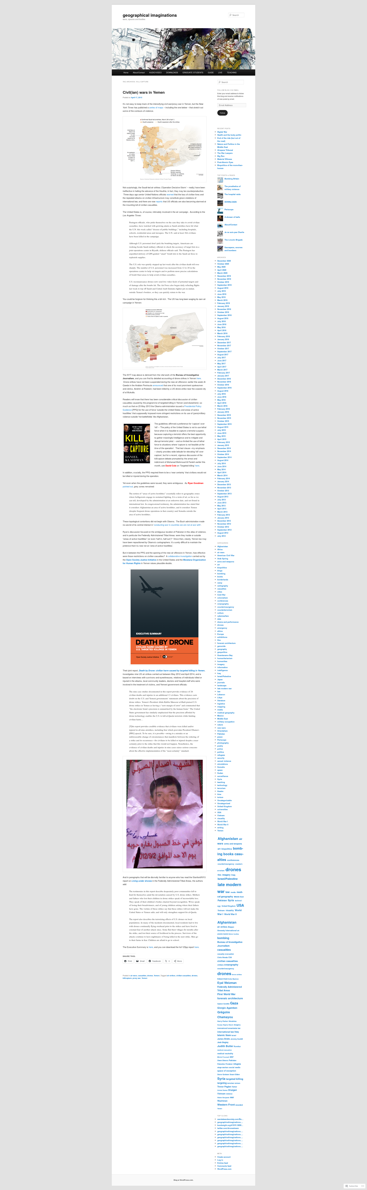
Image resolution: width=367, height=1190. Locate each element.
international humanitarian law (228, 1028)
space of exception (226, 1070)
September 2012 (224, 529)
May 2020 (221, 266)
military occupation (226, 721)
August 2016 (222, 390)
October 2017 (223, 348)
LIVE (220, 72)
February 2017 (223, 372)
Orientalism (222, 730)
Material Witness (224, 159)
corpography (223, 603)
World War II (222, 824)
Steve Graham (223, 1074)
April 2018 (221, 330)
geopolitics (222, 652)
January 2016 (223, 411)
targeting (222, 1083)
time (219, 794)
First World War (226, 994)
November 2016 (224, 381)
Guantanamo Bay (225, 655)
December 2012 (224, 520)
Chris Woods (222, 957)
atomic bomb (222, 934)
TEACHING (232, 72)
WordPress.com (224, 1169)
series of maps (156, 107)
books (220, 576)
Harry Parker (222, 1021)
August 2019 (222, 288)
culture (220, 613)
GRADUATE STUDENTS (192, 72)
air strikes (171, 975)
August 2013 (222, 496)
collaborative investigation (180, 556)
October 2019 (223, 282)
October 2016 (223, 384)
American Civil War (225, 555)
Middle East (222, 718)
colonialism (222, 597)
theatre (220, 791)
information (222, 667)
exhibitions (222, 637)
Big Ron (221, 156)
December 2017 (224, 342)
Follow (222, 113)
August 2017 (222, 354)
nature (220, 724)
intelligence (222, 670)
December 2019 (224, 276)
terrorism (221, 788)
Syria (219, 779)
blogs (219, 570)
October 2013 (223, 490)
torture (220, 797)
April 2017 (221, 366)
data (219, 619)
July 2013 (221, 499)
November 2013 (224, 487)
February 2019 (223, 303)
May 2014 (221, 469)
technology (222, 785)
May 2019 (221, 297)
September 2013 (224, 493)
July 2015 (221, 430)
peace (219, 736)
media (220, 709)
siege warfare (223, 1067)
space (219, 770)
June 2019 (221, 294)
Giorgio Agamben (227, 1007)
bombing (221, 573)
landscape (221, 685)
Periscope (229, 209)
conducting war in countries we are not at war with (177, 524)
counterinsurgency (225, 607)
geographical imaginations (150, 15)
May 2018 (221, 327)
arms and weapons (225, 561)
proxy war (137, 978)
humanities (222, 661)
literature (221, 700)
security (220, 758)
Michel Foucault (223, 1057)
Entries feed (222, 1163)
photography (223, 742)
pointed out (128, 486)
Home (125, 72)
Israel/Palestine (224, 676)
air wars (133, 975)
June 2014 (221, 466)
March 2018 (222, 333)
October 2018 (223, 312)
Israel (234, 1035)
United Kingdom (224, 806)
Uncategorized (223, 803)
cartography (222, 585)
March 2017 (222, 369)
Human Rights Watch (225, 1025)
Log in (220, 1160)
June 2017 (221, 360)
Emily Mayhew (233, 979)
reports (159, 201)
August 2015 (222, 427)
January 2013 (223, 517)
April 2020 (221, 270)
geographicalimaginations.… (230, 1122)
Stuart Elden (235, 1074)
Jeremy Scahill (237, 1039)
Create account (224, 1157)
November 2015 (224, 418)
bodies (236, 934)
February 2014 (223, 478)
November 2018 (224, 309)
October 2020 (223, 263)
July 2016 (221, 393)
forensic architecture (226, 643)
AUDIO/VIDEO (155, 72)
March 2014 (222, 475)
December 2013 (224, 484)
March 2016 (222, 405)
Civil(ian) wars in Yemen (144, 92)
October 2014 (223, 454)
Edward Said (222, 979)
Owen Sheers (222, 1060)
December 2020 (224, 260)
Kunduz (237, 1046)
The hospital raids (233, 194)
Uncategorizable (224, 800)
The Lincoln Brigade (234, 239)
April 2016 (221, 402)
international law (225, 1031)
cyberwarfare (223, 616)
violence (229, 1094)
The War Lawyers (225, 153)
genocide (221, 646)
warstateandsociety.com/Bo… (230, 1119)
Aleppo (231, 927)
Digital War (222, 131)
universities (222, 809)
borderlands (222, 579)
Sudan (220, 773)
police (220, 748)
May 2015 (221, 436)
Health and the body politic (229, 134)
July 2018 (221, 321)
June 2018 (221, 324)
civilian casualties (183, 975)
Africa (219, 549)
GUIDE (211, 72)
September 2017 (224, 351)
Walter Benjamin (223, 1097)
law (218, 691)
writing (220, 827)
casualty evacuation (225, 954)
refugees (221, 755)
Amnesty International (227, 930)
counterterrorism (224, 610)
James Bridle (223, 1038)
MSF (232, 1057)
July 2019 (221, 291)
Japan (220, 679)
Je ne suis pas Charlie (234, 232)
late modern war (224, 688)
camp (219, 582)
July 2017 (221, 357)
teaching (221, 782)
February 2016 (223, 408)
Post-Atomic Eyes (225, 162)
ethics (220, 631)
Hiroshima (232, 1021)
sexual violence (224, 761)
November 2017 (224, 345)
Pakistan (221, 733)
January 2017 (223, 375)
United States (222, 1090)
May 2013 (221, 505)
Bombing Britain (232, 178)
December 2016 (224, 378)
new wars (221, 727)
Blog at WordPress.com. (183, 1180)
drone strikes (237, 974)
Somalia (221, 767)
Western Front (226, 1104)
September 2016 (224, 387)
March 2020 (222, 273)
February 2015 (223, 442)
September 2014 (224, 457)
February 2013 (223, 514)
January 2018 (223, 339)
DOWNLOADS (172, 72)
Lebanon (221, 694)
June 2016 (221, 396)
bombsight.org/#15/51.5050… (230, 1125)
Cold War (221, 594)
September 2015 (224, 424)
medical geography (225, 712)
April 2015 (221, 439)
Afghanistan (222, 546)
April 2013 (221, 508)
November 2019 (224, 279)
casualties (142, 975)
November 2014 (224, 451)
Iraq (219, 673)
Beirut (231, 934)
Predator (229, 1064)
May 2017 (221, 363)
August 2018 (222, 318)
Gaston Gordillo (223, 1004)
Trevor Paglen (224, 1086)
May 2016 (221, 399)
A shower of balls (232, 217)
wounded (239, 1105)
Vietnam (221, 815)
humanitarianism (224, 658)
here (199, 378)
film (219, 640)
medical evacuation (224, 1050)
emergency (222, 628)
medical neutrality (225, 1053)
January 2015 (223, 445)
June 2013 (221, 502)
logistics (221, 703)
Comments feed (224, 1166)
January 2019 (223, 306)
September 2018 (224, 315)
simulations (222, 764)
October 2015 (223, 421)
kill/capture (127, 978)
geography (222, 649)
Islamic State (224, 1035)
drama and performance (228, 622)
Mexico (220, 715)
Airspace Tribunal (225, 150)
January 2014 (223, 481)
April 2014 (221, 472)
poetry (220, 745)
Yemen (156, 975)
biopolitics (222, 567)
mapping (221, 706)
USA (219, 812)
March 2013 (222, 511)
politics (220, 752)
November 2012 (224, 523)
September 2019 (224, 285)
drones (150, 975)
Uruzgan (232, 1090)
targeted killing (234, 1079)
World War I (222, 821)
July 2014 (221, 463)
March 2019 (222, 300)
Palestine (221, 1064)
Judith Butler (225, 1046)
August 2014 (222, 460)
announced (158, 385)
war (232, 1097)
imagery (221, 664)
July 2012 (221, 536)
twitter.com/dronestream (228, 1128)
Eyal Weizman (227, 983)
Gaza (234, 1003)
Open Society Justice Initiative (141, 559)
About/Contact (139, 72)
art (218, 564)
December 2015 (224, 415)
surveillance (222, 776)
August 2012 (222, 532)
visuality (221, 818)
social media (234, 1067)
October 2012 (223, 526)
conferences (222, 600)
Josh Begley (222, 1042)
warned (170, 194)
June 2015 (221, 433)
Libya (219, 697)
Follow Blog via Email (228, 90)
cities (219, 591)
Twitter (234, 1087)
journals (221, 682)
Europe (220, 634)
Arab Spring (222, 558)
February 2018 (223, 336)
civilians (220, 965)
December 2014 (224, 448)
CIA (230, 957)
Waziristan (222, 1100)
